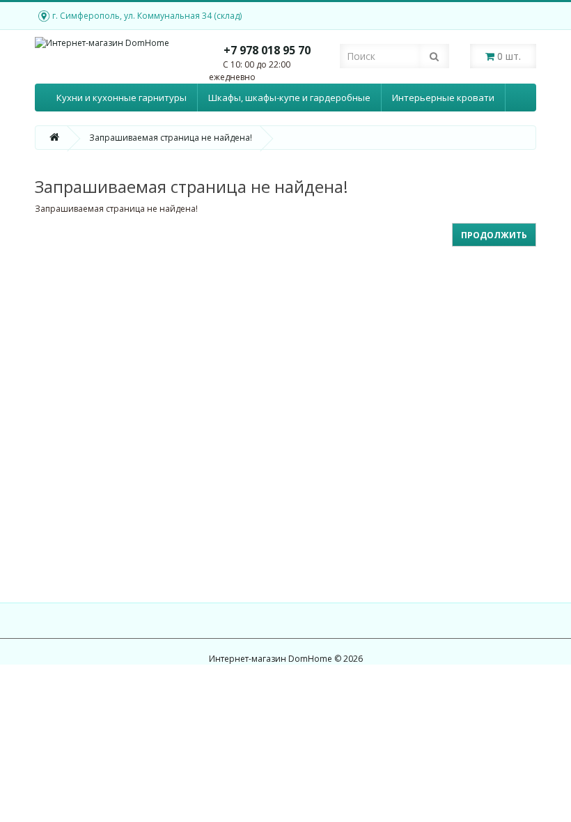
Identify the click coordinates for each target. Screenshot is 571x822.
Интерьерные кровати (443, 97)
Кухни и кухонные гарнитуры (121, 97)
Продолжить (494, 235)
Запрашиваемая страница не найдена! (170, 138)
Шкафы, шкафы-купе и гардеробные (289, 97)
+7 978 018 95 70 (267, 50)
